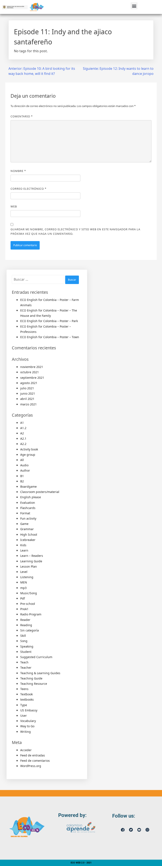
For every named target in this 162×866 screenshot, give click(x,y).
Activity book (29, 449)
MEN (23, 582)
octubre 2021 (29, 372)
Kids (23, 545)
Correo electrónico (28, 189)
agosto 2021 (28, 383)
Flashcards (27, 508)
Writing (25, 732)
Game (24, 524)
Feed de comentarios (35, 761)
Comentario (22, 116)
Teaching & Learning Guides (40, 673)
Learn (24, 550)
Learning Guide (31, 561)
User (23, 716)
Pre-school (27, 604)
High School (28, 535)
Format (25, 513)
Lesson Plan (28, 566)
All (22, 460)
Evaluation (27, 503)
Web (14, 206)
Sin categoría (29, 630)
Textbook (26, 694)
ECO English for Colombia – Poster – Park (49, 321)
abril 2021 (27, 399)
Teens (24, 689)
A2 (22, 433)
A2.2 (23, 444)
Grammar (27, 529)
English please (30, 497)
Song (23, 641)
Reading (26, 625)
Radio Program (30, 614)
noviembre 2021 (31, 367)
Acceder (26, 750)
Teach (24, 662)
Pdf (22, 598)
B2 (22, 481)
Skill (23, 636)
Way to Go (27, 726)
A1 (22, 423)
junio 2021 (27, 393)
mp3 (23, 588)
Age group (27, 455)
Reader (25, 620)
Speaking (26, 646)
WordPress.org (30, 766)
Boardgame (28, 486)
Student (25, 652)
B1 (22, 476)
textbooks (27, 699)
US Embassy (28, 710)
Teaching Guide (31, 678)
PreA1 (24, 609)
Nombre (18, 171)
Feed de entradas (32, 755)
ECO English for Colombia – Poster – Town (49, 337)
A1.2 (23, 428)
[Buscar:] (38, 279)
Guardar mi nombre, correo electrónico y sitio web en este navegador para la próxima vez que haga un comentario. (75, 231)
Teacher (25, 668)
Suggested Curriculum (36, 657)
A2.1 (23, 438)
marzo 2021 (28, 404)
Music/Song (28, 593)
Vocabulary (28, 721)
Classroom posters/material (39, 492)
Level (23, 572)
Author (25, 470)
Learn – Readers (31, 556)
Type (23, 705)
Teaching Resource (33, 684)
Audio (24, 465)
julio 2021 (27, 388)
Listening (26, 577)
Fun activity (28, 518)
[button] (134, 5)
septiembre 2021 (32, 378)
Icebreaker (27, 540)
